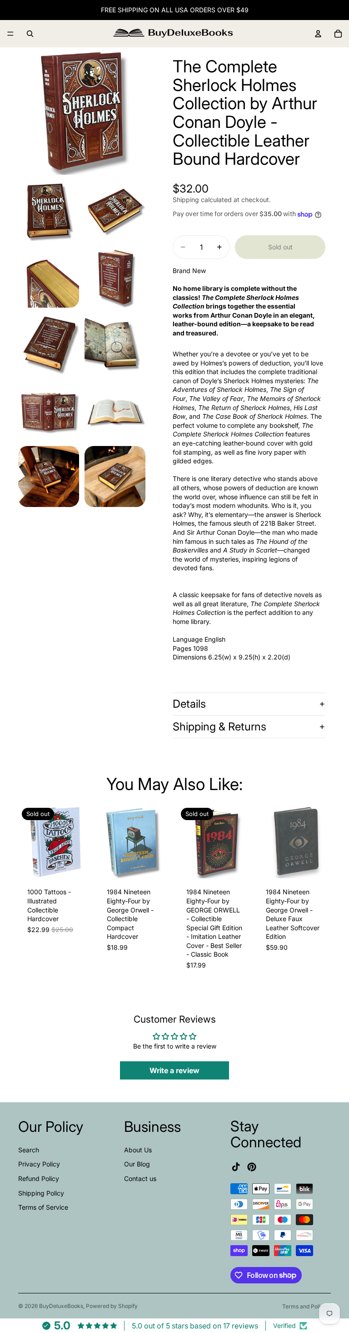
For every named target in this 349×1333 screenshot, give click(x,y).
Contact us (140, 1178)
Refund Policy (38, 1178)
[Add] (158, 865)
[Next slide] (82, 841)
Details (189, 703)
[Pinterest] (251, 1166)
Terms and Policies (306, 1306)
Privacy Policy (39, 1164)
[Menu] (10, 33)
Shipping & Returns (219, 726)
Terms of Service (43, 1207)
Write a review (174, 1070)
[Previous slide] (28, 841)
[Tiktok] (235, 1166)
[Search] (30, 34)
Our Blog (137, 1164)
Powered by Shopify (112, 1306)
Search (28, 1149)
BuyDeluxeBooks (61, 1306)
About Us (138, 1149)
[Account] (318, 34)
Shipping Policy (41, 1192)
